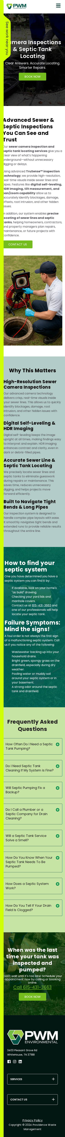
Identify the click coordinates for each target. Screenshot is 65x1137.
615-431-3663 (41, 605)
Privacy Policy (32, 1120)
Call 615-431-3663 (32, 987)
